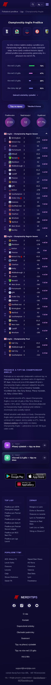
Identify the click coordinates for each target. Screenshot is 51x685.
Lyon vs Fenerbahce (37, 517)
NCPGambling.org (25, 680)
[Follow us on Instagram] (22, 605)
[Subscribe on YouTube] (37, 605)
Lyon (29, 577)
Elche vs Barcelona (37, 510)
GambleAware (39, 677)
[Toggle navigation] (47, 4)
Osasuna (8, 566)
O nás (25, 613)
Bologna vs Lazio (36, 507)
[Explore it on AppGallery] (25, 484)
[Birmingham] (7, 31)
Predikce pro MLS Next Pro (11, 533)
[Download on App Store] (36, 476)
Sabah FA (8, 580)
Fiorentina (31, 566)
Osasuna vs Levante (37, 514)
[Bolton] (27, 31)
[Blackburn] (17, 31)
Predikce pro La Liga (12, 519)
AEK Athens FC (11, 559)
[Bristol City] (37, 31)
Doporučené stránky (25, 626)
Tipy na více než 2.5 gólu (25, 650)
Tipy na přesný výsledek (25, 644)
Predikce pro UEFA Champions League (12, 508)
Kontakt (25, 620)
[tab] (16, 106)
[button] (32, 4)
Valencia (31, 570)
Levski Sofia (9, 562)
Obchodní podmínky (25, 632)
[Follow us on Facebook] (14, 605)
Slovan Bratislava (11, 577)
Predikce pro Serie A (12, 523)
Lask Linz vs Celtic (37, 527)
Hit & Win (26, 656)
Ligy (22, 11)
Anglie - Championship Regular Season (22, 134)
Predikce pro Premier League (13, 514)
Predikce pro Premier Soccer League (13, 527)
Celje (6, 573)
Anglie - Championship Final (18, 339)
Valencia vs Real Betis (36, 522)
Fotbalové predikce (10, 11)
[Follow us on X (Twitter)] (29, 605)
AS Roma (31, 562)
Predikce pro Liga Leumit (11, 540)
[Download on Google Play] (15, 476)
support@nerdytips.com (25, 668)
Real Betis (31, 573)
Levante (8, 570)
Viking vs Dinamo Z (37, 531)
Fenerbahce (32, 580)
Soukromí (25, 638)
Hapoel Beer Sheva (35, 559)
